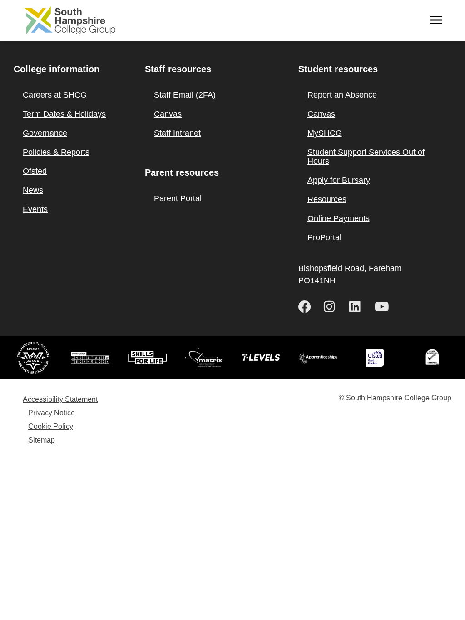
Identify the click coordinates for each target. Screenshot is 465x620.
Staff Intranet (177, 133)
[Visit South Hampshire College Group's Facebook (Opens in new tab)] (307, 306)
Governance (45, 133)
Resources (326, 199)
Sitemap (41, 440)
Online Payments (338, 218)
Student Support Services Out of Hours (366, 157)
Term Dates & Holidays (64, 113)
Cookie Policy (50, 426)
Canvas (168, 113)
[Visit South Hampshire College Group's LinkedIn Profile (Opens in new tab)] (358, 306)
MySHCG (324, 133)
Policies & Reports (56, 152)
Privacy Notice (51, 413)
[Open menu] (436, 20)
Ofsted (35, 171)
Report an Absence (342, 94)
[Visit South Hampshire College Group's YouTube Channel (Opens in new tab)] (384, 306)
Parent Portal (178, 198)
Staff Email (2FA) (185, 94)
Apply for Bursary (338, 180)
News (33, 190)
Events (35, 209)
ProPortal (324, 237)
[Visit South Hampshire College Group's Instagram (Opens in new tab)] (333, 306)
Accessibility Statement (60, 399)
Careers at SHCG (55, 94)
